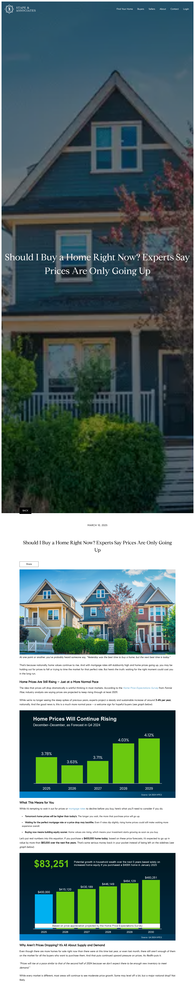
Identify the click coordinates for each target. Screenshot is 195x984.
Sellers (152, 9)
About (163, 9)
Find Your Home (125, 9)
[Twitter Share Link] (29, 572)
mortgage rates (77, 808)
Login (186, 9)
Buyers (140, 9)
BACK (25, 510)
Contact (174, 9)
